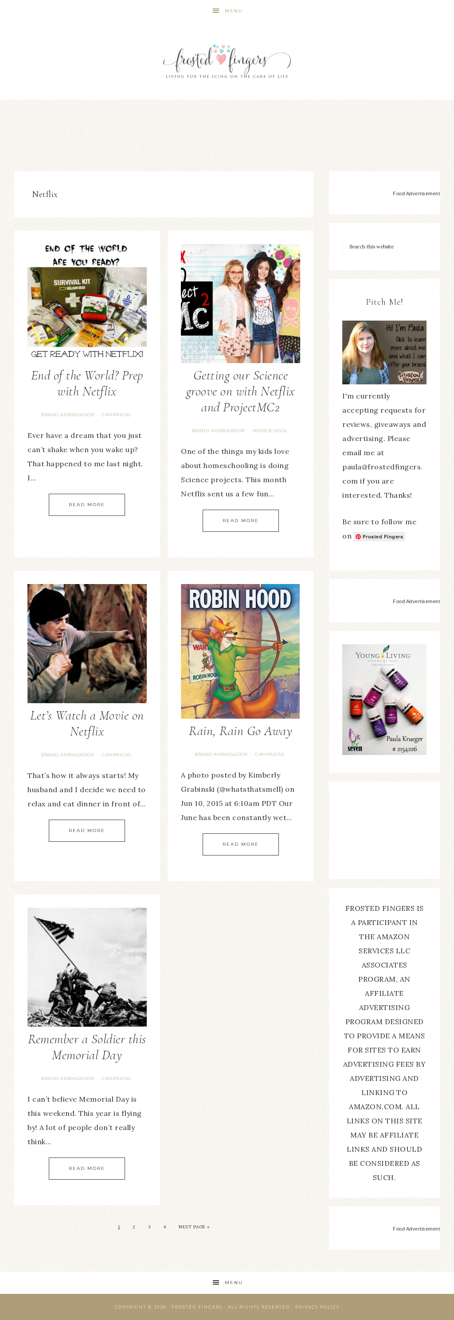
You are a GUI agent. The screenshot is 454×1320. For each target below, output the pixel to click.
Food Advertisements (418, 193)
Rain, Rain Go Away (240, 731)
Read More (87, 504)
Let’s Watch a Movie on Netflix (87, 723)
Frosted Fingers (227, 61)
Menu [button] (234, 11)
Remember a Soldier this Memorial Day (87, 1047)
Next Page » (194, 1227)
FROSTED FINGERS (197, 1307)
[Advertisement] (227, 133)
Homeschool (270, 431)
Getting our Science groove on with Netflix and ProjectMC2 (240, 391)
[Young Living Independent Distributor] (384, 752)
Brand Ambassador (67, 415)
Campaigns (116, 415)
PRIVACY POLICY (317, 1307)
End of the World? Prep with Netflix (87, 383)
